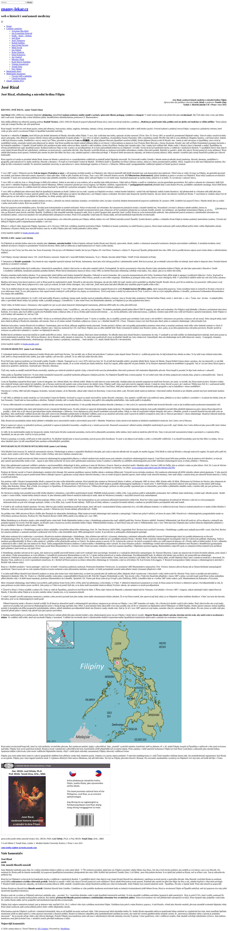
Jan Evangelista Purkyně (22, 33)
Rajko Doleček (18, 52)
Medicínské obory (13, 71)
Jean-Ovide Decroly (20, 45)
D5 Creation (43, 929)
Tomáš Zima (17, 66)
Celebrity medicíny (14, 29)
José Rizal (16, 38)
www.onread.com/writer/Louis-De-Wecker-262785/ (153, 468)
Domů (9, 26)
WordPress (65, 929)
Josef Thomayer (18, 40)
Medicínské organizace (15, 74)
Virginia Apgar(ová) (20, 64)
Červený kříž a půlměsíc (22, 76)
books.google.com (30, 233)
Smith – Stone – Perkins (22, 36)
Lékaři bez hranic (19, 78)
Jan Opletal (16, 50)
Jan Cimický (17, 57)
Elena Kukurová (18, 55)
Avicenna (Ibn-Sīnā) (20, 31)
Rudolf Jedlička (18, 43)
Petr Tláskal (17, 69)
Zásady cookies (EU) (15, 81)
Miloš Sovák (17, 48)
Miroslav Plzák (18, 59)
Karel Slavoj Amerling (21, 62)
